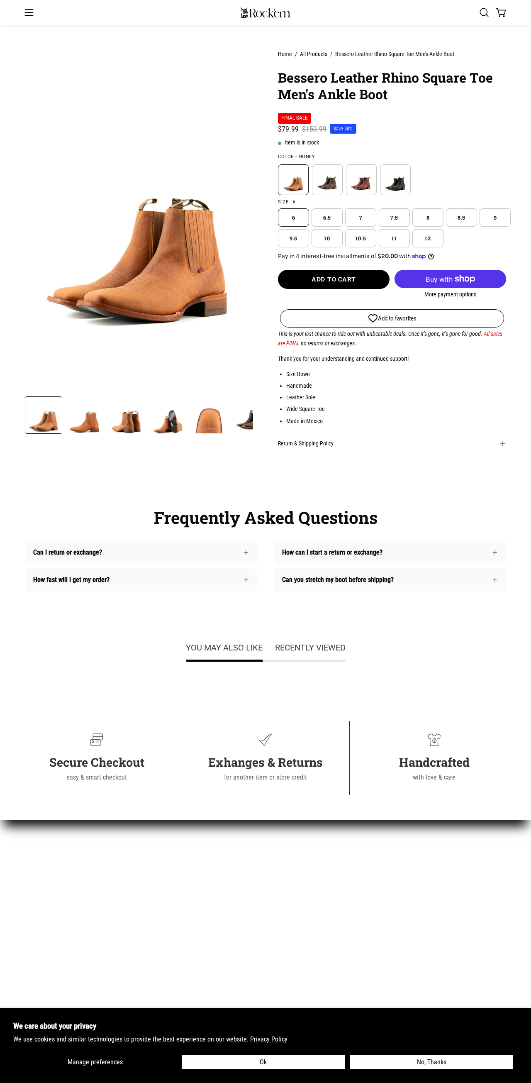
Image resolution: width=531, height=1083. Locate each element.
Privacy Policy (268, 1039)
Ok (263, 1062)
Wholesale (163, 964)
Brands (34, 936)
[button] (484, 12)
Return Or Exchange (175, 909)
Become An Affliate (174, 977)
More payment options (450, 294)
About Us (161, 868)
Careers (159, 950)
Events (158, 1005)
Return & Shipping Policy (306, 443)
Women (35, 881)
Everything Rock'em (51, 964)
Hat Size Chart (168, 936)
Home (285, 54)
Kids (31, 909)
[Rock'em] (265, 12)
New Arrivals (41, 868)
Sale (31, 950)
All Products (313, 54)
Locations (162, 991)
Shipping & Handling (176, 895)
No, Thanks (431, 1062)
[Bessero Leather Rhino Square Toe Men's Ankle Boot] (43, 415)
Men (31, 895)
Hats (31, 923)
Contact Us (163, 881)
